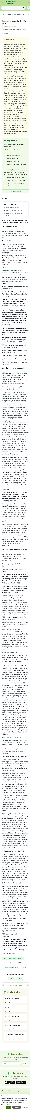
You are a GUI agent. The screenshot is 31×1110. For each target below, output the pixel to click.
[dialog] (15, 1102)
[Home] (3, 14)
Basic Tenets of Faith (10, 26)
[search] (28, 8)
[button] (5, 1002)
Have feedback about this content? (15, 967)
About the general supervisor (20, 1091)
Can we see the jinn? (12, 208)
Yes (11, 978)
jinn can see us (7, 236)
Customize (25, 1107)
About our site (6, 1091)
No (19, 978)
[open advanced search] (23, 8)
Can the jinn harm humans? (15, 210)
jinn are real (9, 271)
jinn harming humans (21, 373)
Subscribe (25, 1063)
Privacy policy (15, 1094)
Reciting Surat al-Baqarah (12, 737)
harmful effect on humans (10, 394)
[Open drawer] (29, 3)
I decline (16, 1107)
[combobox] (12, 8)
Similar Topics (17, 191)
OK (8, 1107)
